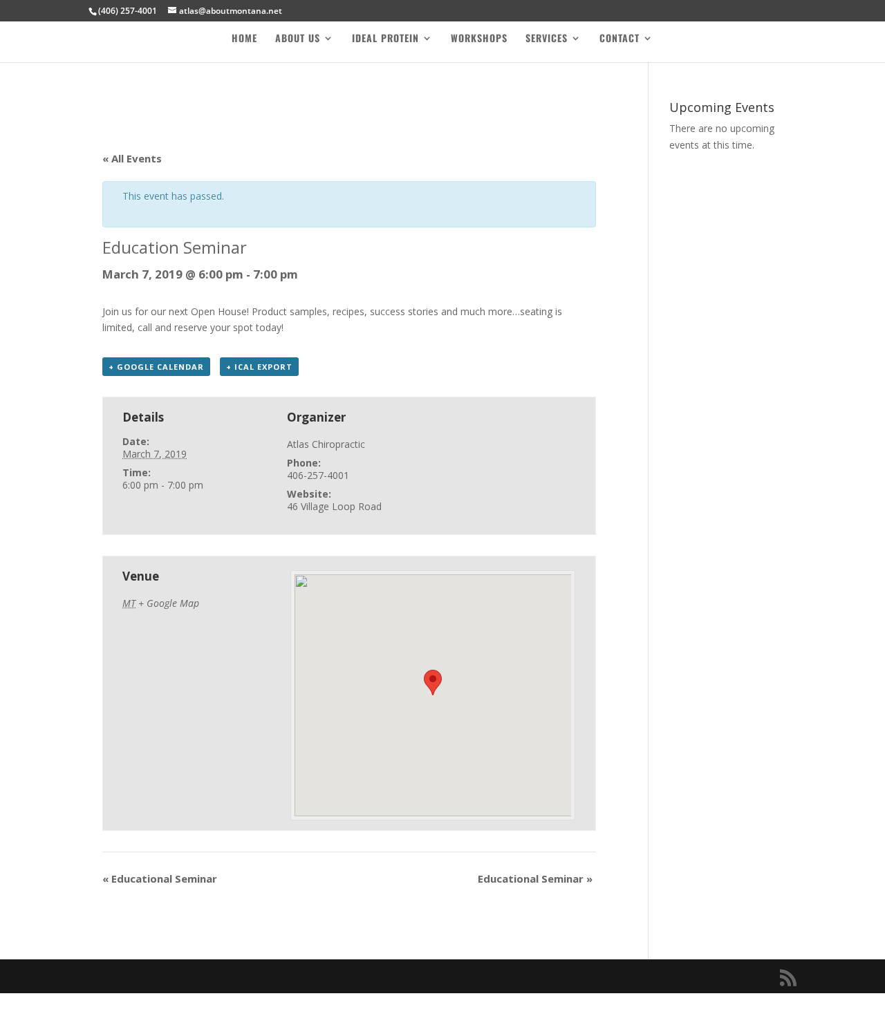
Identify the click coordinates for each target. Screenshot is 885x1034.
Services (546, 39)
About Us (297, 39)
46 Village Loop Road (334, 506)
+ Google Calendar (156, 366)
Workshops (479, 39)
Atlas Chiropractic (326, 444)
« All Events (132, 158)
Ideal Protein (385, 39)
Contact (619, 39)
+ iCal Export (259, 366)
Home (244, 39)
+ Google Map (168, 603)
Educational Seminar (159, 878)
